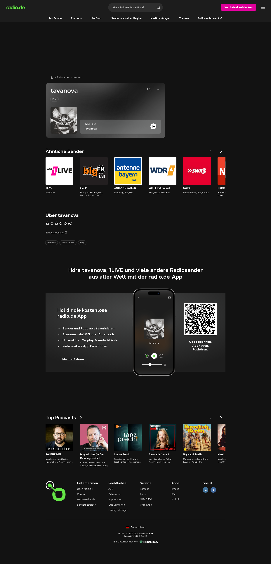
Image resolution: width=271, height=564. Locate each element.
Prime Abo (146, 505)
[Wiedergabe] (153, 126)
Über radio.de (85, 489)
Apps (143, 494)
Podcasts (76, 18)
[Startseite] (51, 77)
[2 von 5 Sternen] (52, 223)
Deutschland (68, 243)
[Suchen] (158, 7)
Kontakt (144, 489)
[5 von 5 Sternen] (65, 223)
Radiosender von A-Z (210, 18)
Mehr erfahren (73, 359)
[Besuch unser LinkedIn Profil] (205, 490)
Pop (54, 99)
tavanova (90, 128)
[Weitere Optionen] (159, 90)
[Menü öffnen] (263, 7)
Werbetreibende (86, 499)
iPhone (175, 489)
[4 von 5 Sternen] (61, 223)
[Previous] (210, 149)
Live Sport (97, 18)
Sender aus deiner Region (126, 18)
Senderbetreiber (86, 505)
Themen (184, 18)
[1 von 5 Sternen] (47, 223)
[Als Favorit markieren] (149, 89)
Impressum (114, 499)
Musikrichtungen (160, 18)
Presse (81, 494)
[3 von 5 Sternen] (56, 223)
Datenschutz (115, 494)
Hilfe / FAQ (146, 499)
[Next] (221, 149)
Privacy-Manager (118, 510)
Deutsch (51, 243)
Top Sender (55, 18)
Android (175, 499)
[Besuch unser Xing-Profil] (213, 490)
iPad (173, 494)
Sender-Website (55, 232)
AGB (110, 489)
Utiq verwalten (116, 505)
